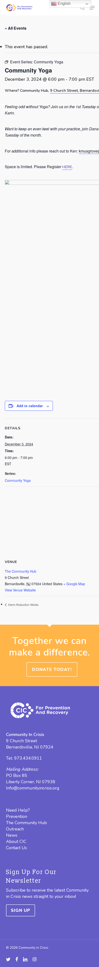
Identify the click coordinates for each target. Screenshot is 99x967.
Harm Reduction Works (22, 605)
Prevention (16, 816)
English (64, 3)
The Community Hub (20, 571)
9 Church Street (21, 741)
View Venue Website (20, 590)
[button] (92, 7)
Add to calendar (30, 405)
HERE (67, 167)
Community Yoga (18, 480)
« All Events (15, 28)
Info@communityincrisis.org (32, 788)
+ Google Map (74, 583)
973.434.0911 (28, 758)
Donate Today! (52, 669)
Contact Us (16, 848)
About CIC (16, 841)
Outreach (15, 829)
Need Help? (18, 810)
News (11, 835)
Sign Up (20, 910)
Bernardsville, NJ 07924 (29, 747)
